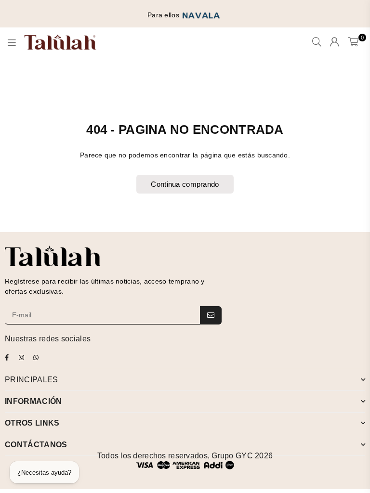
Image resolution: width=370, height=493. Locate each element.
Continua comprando (185, 184)
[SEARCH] (317, 42)
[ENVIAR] (211, 315)
